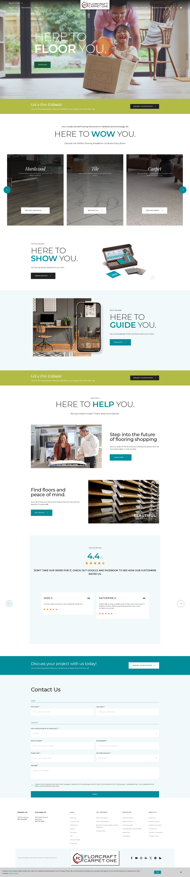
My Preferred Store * (103, 753)
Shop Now (42, 65)
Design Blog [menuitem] (100, 831)
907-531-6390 (22, 819)
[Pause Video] (183, 92)
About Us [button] (39, 8)
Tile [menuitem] (71, 836)
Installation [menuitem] (126, 836)
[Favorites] (177, 8)
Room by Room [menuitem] (154, 821)
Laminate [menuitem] (73, 832)
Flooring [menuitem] (73, 818)
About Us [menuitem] (152, 818)
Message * (34, 765)
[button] (173, 8)
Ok (157, 872)
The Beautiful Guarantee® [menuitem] (131, 829)
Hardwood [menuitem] (73, 825)
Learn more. (14, 873)
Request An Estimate (160, 8)
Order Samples (41, 276)
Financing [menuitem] (73, 843)
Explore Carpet (152, 210)
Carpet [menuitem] (72, 829)
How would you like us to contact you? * (44, 728)
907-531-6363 (39, 821)
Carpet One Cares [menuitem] (155, 825)
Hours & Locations (140, 8)
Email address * (101, 740)
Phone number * (36, 740)
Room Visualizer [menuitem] (102, 818)
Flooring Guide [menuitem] (127, 825)
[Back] (7, 189)
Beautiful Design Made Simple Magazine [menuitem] (107, 826)
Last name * (100, 706)
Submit (95, 794)
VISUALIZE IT (118, 342)
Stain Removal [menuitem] (127, 818)
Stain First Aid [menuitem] (127, 821)
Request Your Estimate (143, 106)
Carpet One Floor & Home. (33, 858)
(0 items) (181, 7)
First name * (35, 706)
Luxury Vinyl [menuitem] (74, 821)
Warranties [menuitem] (126, 832)
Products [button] (13, 8)
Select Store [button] (14, 3)
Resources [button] (26, 8)
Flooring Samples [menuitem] (102, 821)
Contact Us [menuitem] (153, 829)
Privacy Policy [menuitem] (154, 836)
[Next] (182, 189)
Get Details (39, 513)
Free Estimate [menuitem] (75, 840)
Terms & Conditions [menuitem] (156, 832)
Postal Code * (35, 753)
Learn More (119, 457)
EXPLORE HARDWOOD (33, 210)
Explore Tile (93, 210)
